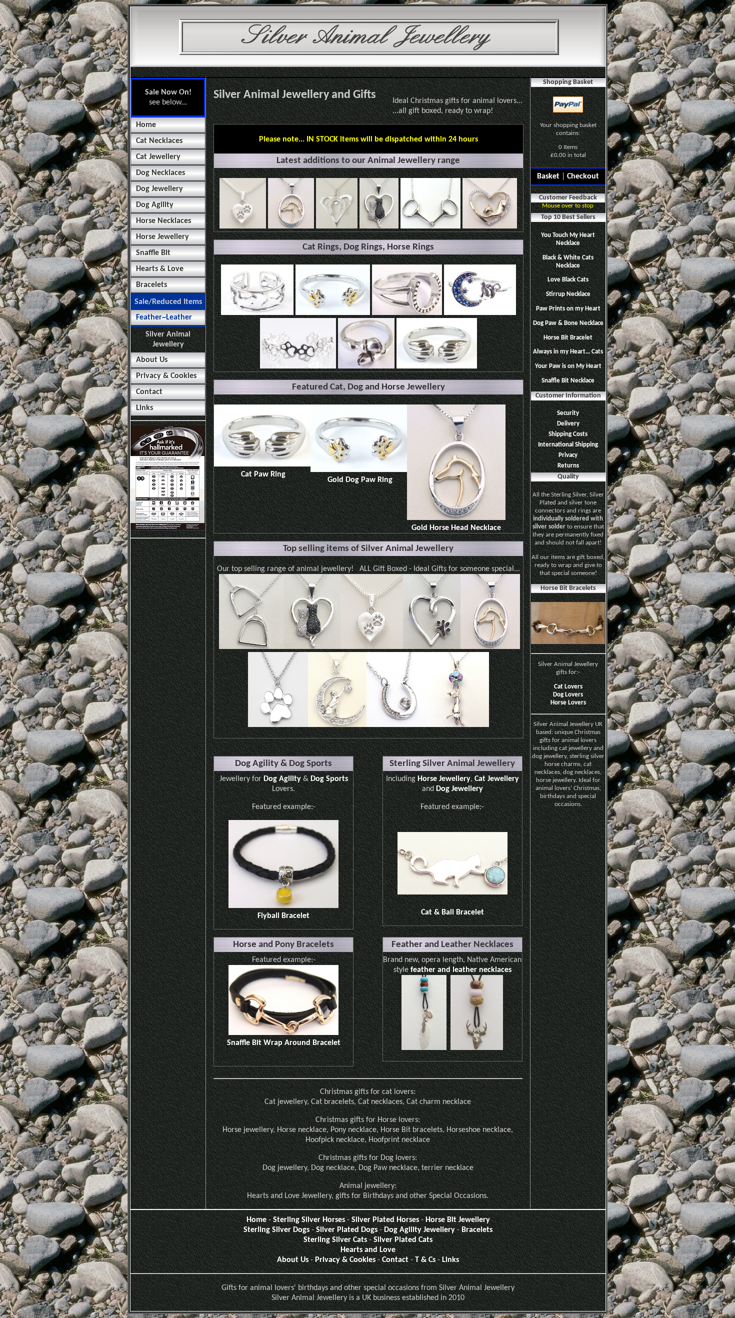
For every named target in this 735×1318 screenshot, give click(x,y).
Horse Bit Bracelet (568, 337)
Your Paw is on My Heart (568, 366)
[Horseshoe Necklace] (397, 725)
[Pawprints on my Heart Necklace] (371, 647)
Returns (568, 465)
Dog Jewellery (159, 189)
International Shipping (568, 445)
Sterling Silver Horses (309, 1220)
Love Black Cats (568, 279)
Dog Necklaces (160, 173)
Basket (548, 176)
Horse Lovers (568, 703)
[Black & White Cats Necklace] (312, 647)
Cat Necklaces (159, 141)
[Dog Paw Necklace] (278, 725)
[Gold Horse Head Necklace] (490, 647)
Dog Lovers (568, 695)
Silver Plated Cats (403, 1240)
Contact (149, 392)
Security (568, 413)
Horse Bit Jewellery (458, 1220)
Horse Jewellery (162, 237)
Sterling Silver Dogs (277, 1230)
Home (146, 125)
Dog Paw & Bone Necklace (568, 323)
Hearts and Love (368, 1250)
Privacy (568, 455)
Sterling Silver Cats (335, 1240)
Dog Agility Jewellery (419, 1230)
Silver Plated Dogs (347, 1230)
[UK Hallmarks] (167, 528)
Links (144, 408)
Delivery (568, 423)
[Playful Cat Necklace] (458, 725)
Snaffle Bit (153, 253)
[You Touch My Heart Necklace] (337, 725)
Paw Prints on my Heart (568, 309)
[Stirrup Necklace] (251, 647)
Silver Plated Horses (385, 1220)
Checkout (583, 176)
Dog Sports (329, 779)
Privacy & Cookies (166, 376)
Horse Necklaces (163, 221)
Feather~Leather (164, 318)
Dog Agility (155, 205)
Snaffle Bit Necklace (568, 381)
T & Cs (425, 1260)
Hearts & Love (160, 269)
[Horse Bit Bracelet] (568, 642)
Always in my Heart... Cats (568, 351)
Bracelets (151, 285)
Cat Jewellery (158, 157)
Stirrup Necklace (568, 294)
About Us (152, 360)
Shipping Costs (568, 434)
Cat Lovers (568, 687)
